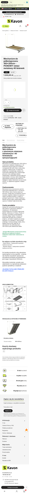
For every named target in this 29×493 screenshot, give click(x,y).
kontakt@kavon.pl (10, 14)
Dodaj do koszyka (14, 110)
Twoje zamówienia (7, 447)
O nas (3, 423)
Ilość (6, 99)
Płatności (4, 438)
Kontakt (4, 458)
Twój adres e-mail (8, 407)
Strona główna (5, 30)
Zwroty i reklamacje (7, 433)
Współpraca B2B (6, 460)
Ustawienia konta (6, 449)
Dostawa (4, 441)
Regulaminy (5, 430)
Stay (11, 2)
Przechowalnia (6, 452)
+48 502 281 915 (20, 14)
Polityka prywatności (7, 428)
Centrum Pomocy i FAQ (8, 425)
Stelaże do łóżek (14, 30)
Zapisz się (8, 411)
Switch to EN (4, 2)
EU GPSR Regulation (8, 126)
